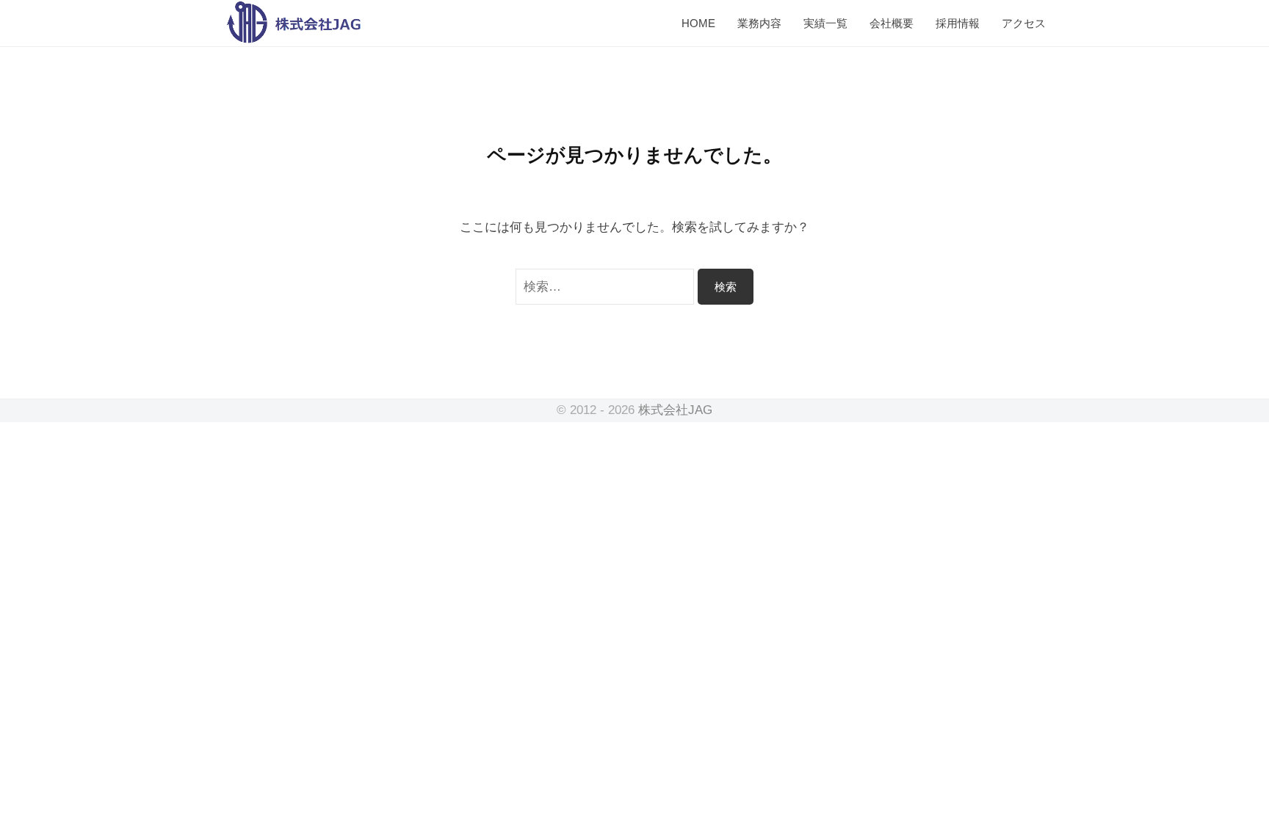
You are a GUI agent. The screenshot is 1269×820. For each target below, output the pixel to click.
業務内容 (759, 23)
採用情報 (958, 23)
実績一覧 (825, 23)
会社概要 (892, 23)
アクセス (1024, 23)
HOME (698, 23)
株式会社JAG (675, 410)
